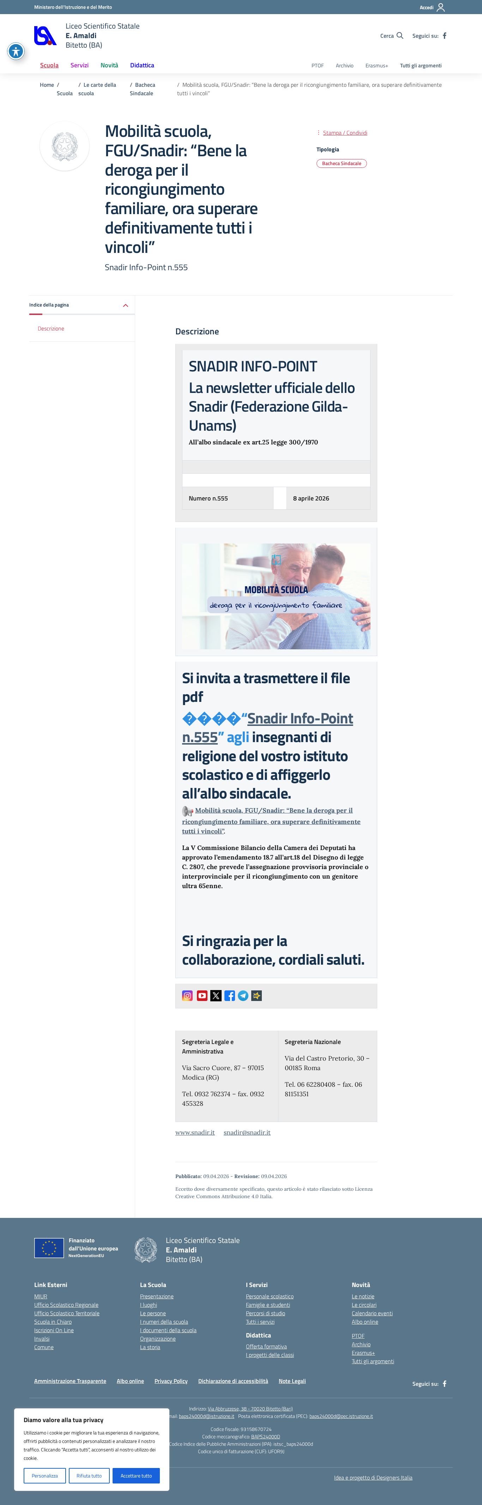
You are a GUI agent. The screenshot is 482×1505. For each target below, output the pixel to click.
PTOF (318, 65)
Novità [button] (109, 65)
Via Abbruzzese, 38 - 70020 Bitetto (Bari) (250, 1408)
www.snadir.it (195, 1132)
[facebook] (444, 35)
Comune (44, 1347)
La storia (150, 1347)
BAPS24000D (265, 1436)
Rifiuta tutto (89, 1475)
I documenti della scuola (168, 1330)
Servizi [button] (80, 65)
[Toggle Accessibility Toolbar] (15, 51)
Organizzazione (158, 1338)
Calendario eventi (372, 1313)
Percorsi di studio (265, 1313)
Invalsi (41, 1338)
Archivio (345, 65)
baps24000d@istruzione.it (206, 1416)
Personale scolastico (270, 1296)
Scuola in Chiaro (53, 1321)
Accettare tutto (136, 1475)
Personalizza (45, 1475)
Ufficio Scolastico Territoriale (67, 1313)
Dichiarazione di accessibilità (233, 1381)
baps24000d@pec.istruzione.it (341, 1416)
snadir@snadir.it (247, 1132)
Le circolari (364, 1304)
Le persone (153, 1313)
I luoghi (148, 1304)
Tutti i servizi (260, 1321)
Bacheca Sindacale (341, 163)
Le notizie (363, 1296)
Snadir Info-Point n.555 (267, 727)
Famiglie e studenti (268, 1304)
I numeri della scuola (164, 1321)
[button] (82, 305)
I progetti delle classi (270, 1355)
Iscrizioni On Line (54, 1330)
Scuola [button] (49, 65)
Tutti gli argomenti (421, 65)
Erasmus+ (377, 65)
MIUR (40, 1296)
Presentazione (157, 1296)
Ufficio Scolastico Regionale (66, 1304)
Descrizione (51, 328)
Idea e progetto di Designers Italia (373, 1477)
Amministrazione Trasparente (70, 1381)
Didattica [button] (142, 65)
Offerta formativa (266, 1346)
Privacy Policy (171, 1381)
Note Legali (292, 1381)
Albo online (365, 1321)
